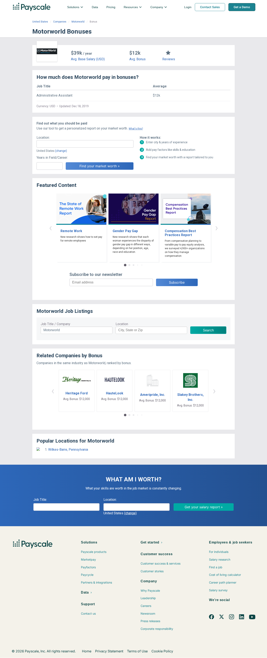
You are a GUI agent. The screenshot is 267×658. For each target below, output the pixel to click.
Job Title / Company (55, 324)
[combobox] (85, 144)
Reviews (168, 59)
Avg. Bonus (137, 59)
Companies (59, 21)
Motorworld (78, 21)
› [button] (216, 228)
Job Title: (40, 500)
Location (122, 324)
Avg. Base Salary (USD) (88, 59)
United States (40, 21)
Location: (43, 138)
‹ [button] (50, 228)
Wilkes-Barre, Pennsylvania (68, 450)
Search (208, 330)
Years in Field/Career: (52, 158)
